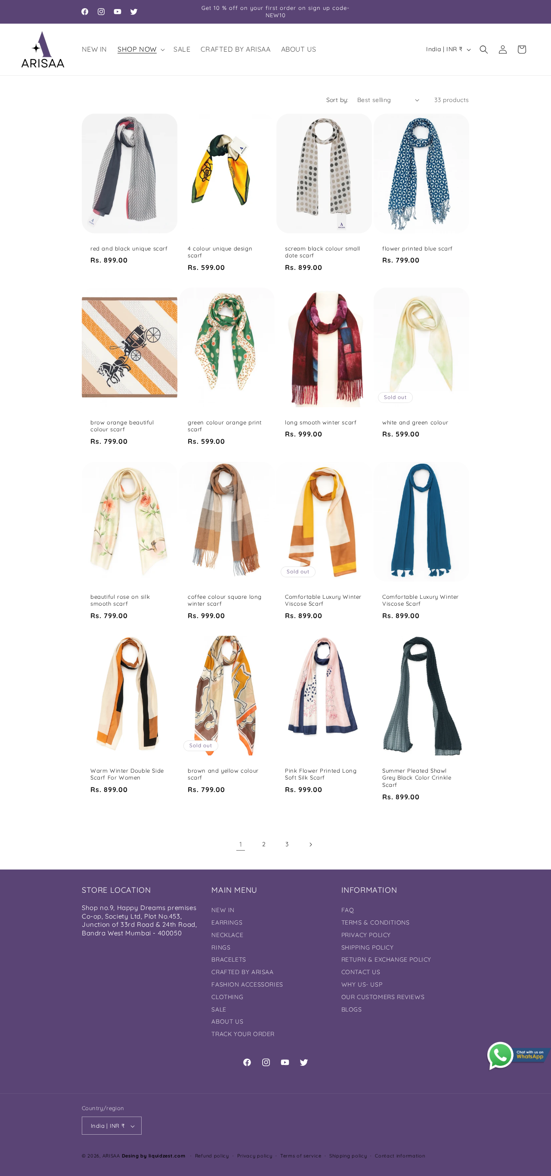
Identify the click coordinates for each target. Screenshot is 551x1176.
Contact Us (361, 972)
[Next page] (310, 844)
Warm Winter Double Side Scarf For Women (127, 774)
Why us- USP (362, 984)
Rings (220, 947)
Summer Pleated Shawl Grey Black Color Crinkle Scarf (416, 777)
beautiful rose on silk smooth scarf (120, 600)
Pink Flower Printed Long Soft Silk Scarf (320, 774)
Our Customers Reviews (383, 997)
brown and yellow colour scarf (223, 774)
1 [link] (240, 844)
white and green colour (415, 422)
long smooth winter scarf (320, 422)
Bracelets (228, 960)
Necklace (227, 935)
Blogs (351, 1009)
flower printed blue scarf (417, 247)
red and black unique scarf (129, 247)
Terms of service (300, 1156)
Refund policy (212, 1156)
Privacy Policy (366, 935)
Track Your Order (243, 1034)
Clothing (227, 997)
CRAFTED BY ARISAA (242, 972)
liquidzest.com (167, 1156)
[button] (140, 49)
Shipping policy (348, 1156)
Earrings (226, 922)
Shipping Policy (367, 947)
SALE (218, 1009)
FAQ (347, 910)
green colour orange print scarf (225, 426)
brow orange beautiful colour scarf (122, 426)
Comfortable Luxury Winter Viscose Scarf (323, 600)
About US (227, 1022)
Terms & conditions (375, 922)
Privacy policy (254, 1156)
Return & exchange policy (386, 960)
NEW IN (223, 910)
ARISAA (111, 1156)
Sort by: (337, 100)
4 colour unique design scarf (220, 251)
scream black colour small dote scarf (322, 251)
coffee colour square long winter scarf (225, 600)
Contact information (400, 1156)
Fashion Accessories (247, 984)
